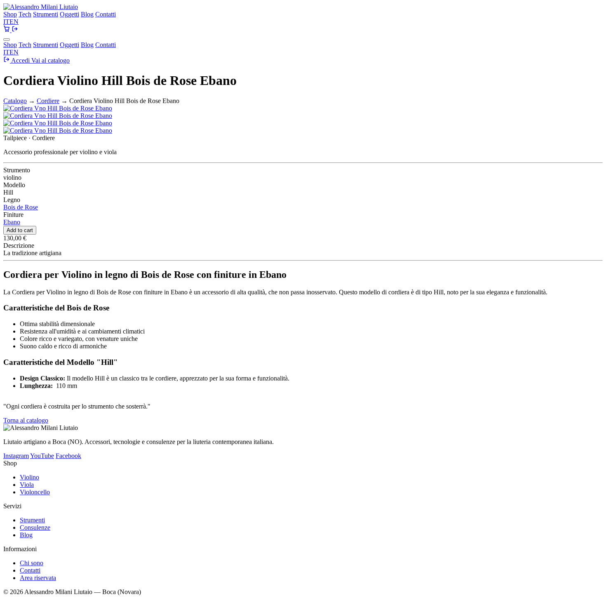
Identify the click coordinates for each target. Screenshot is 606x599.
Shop (10, 14)
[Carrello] (7, 29)
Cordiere (48, 100)
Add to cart (20, 230)
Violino (29, 477)
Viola (27, 484)
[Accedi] (15, 29)
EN (14, 21)
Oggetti (69, 14)
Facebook (68, 455)
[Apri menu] (6, 39)
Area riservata (38, 577)
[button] (57, 108)
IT (6, 21)
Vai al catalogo (50, 60)
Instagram (16, 455)
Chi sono (31, 562)
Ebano (11, 222)
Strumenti (45, 14)
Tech (25, 14)
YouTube (42, 455)
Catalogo (15, 100)
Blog (87, 14)
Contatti (105, 14)
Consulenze (35, 527)
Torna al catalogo (25, 420)
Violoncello (35, 492)
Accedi (20, 60)
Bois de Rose (20, 207)
